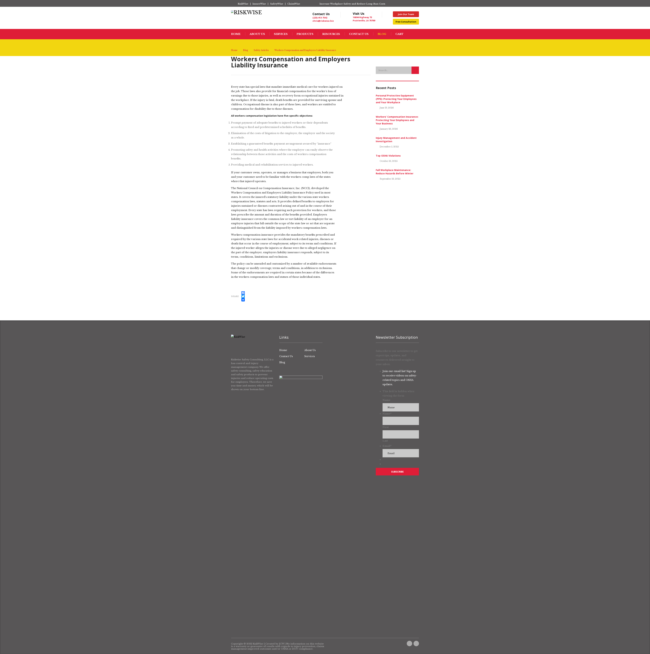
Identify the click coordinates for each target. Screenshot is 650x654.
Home (235, 34)
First (386, 427)
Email (387, 446)
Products (305, 34)
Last (385, 440)
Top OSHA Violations (388, 155)
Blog (382, 34)
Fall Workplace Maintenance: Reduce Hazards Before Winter (394, 171)
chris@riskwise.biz (323, 20)
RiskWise (243, 3)
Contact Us (359, 34)
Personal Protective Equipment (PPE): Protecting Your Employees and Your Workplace (396, 99)
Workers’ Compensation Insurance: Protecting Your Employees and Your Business (397, 120)
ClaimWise (293, 3)
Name (386, 400)
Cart (399, 34)
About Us (257, 34)
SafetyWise (276, 3)
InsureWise (259, 3)
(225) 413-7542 (319, 17)
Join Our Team (406, 14)
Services (280, 34)
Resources (331, 34)
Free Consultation (406, 21)
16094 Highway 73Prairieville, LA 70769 (364, 19)
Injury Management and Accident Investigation (396, 139)
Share (235, 296)
